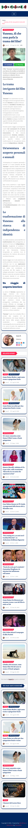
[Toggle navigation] (14, 13)
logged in (11, 679)
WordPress (22, 823)
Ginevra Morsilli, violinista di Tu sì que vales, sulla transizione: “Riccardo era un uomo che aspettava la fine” (14, 470)
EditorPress (10, 825)
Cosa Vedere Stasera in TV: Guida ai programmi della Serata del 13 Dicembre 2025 (14, 506)
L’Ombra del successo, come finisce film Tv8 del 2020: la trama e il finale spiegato (12, 666)
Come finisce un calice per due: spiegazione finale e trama (13, 407)
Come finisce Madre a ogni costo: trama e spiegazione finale (14, 378)
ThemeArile (18, 825)
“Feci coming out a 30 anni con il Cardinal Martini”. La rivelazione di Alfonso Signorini (13, 537)
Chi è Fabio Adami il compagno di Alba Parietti (13, 633)
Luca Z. (7, 45)
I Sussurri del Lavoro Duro (12, 803)
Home (4, 20)
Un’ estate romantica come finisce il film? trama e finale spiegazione (12, 438)
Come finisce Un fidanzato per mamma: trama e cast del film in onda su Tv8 (13, 602)
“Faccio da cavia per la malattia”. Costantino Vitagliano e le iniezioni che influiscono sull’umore (14, 570)
